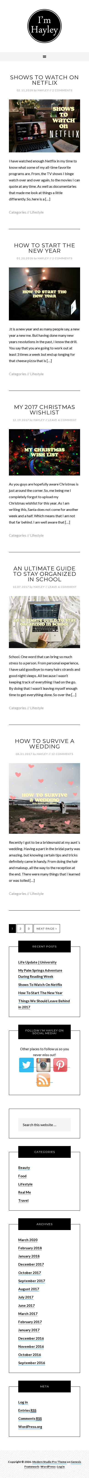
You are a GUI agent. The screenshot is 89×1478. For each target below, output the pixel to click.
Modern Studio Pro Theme (49, 1462)
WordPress (48, 1466)
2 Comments (62, 90)
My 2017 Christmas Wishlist (44, 410)
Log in (23, 1402)
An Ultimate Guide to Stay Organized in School (44, 574)
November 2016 (31, 1346)
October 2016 (29, 1355)
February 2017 (30, 1322)
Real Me (24, 1192)
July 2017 (25, 1297)
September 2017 (31, 1281)
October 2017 (29, 1273)
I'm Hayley (44, 26)
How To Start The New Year (44, 248)
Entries (27, 1410)
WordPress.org (30, 1427)
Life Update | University (37, 962)
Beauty (24, 1168)
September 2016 (31, 1363)
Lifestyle (37, 212)
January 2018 (28, 1256)
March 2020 (27, 1240)
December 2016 (31, 1338)
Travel (23, 1200)
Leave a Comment (62, 420)
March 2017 (27, 1314)
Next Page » (47, 928)
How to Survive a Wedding (44, 744)
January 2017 (28, 1330)
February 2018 (30, 1248)
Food (22, 1176)
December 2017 (31, 1264)
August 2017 (28, 1289)
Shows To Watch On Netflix (44, 80)
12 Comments (62, 754)
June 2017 (26, 1305)
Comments (30, 1418)
